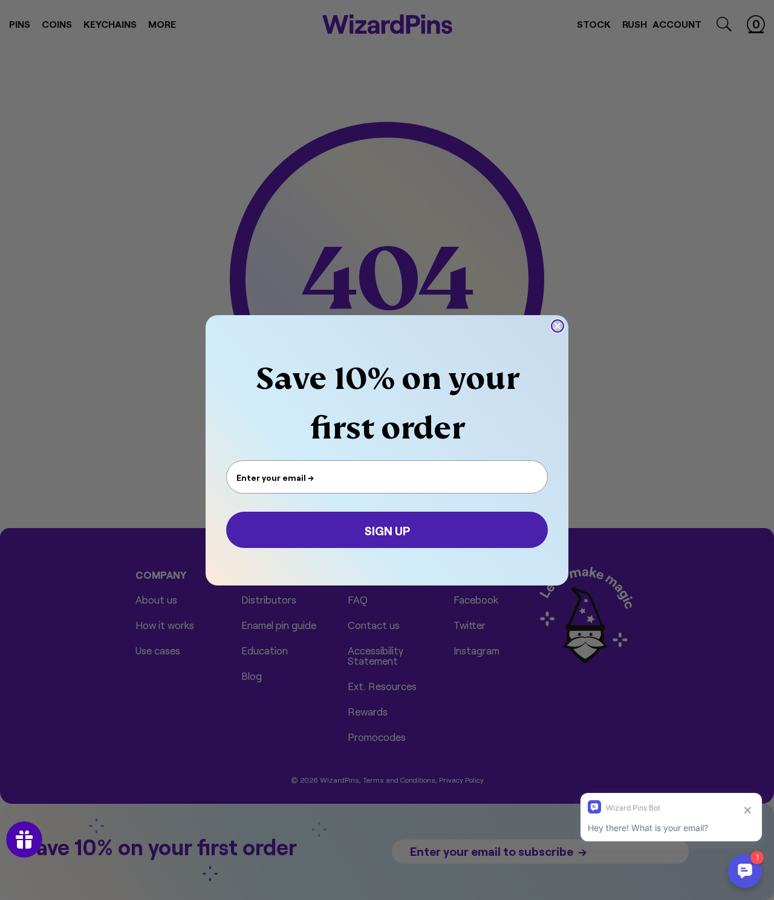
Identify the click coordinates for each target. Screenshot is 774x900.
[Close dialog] (557, 326)
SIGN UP (387, 529)
